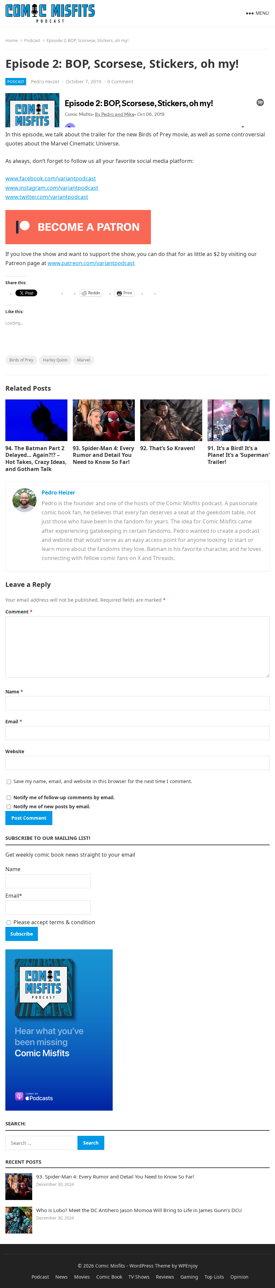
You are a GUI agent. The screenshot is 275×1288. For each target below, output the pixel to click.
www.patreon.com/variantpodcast (91, 263)
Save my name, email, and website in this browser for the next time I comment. (102, 781)
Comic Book (109, 1277)
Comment (19, 611)
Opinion (239, 1277)
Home (11, 40)
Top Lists (214, 1277)
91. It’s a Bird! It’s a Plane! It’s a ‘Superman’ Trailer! (239, 455)
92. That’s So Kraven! (167, 448)
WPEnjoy (188, 1265)
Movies (82, 1277)
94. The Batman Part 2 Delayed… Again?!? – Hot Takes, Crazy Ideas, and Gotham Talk (36, 458)
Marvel (83, 360)
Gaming (189, 1277)
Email (13, 721)
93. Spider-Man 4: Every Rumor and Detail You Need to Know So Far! (103, 455)
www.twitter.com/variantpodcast (46, 197)
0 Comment (120, 81)
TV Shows (139, 1277)
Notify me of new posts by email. (51, 806)
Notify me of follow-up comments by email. (64, 797)
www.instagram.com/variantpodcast (51, 187)
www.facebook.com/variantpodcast (50, 178)
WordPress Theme (149, 1265)
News (61, 1277)
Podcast (32, 40)
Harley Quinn (55, 360)
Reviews (165, 1277)
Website (14, 751)
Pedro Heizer (45, 81)
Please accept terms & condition (53, 922)
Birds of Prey (21, 360)
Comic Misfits (110, 1265)
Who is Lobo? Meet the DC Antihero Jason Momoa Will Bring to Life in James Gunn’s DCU (139, 1210)
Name (14, 691)
